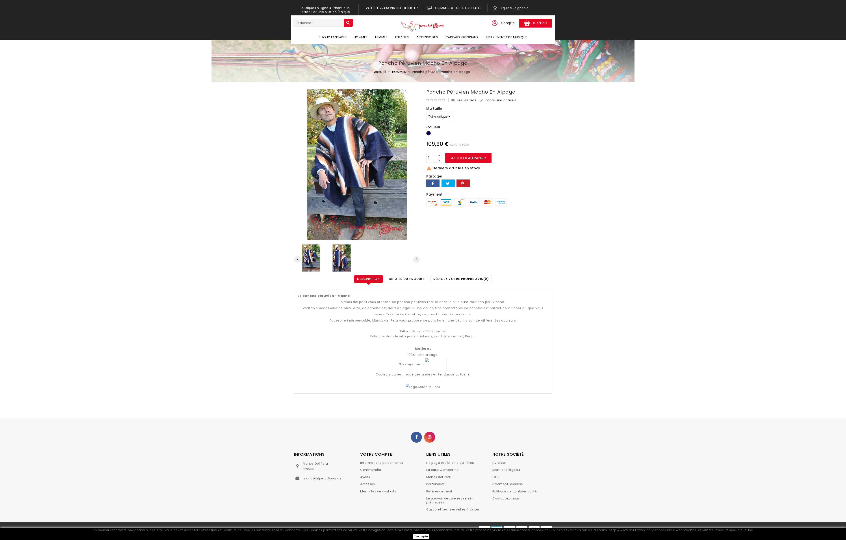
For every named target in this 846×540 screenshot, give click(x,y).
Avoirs (365, 477)
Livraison (499, 462)
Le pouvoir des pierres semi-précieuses (449, 500)
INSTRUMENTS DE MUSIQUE (506, 37)
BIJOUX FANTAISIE (332, 37)
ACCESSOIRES (427, 37)
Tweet (448, 183)
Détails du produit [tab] (407, 279)
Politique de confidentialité (514, 491)
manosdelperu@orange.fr (324, 478)
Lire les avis (464, 100)
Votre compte (376, 454)
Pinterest (463, 183)
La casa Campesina (442, 470)
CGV (496, 477)
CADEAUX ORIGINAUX (462, 37)
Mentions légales (506, 470)
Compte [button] (508, 23)
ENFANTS (402, 37)
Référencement (439, 491)
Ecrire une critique (498, 100)
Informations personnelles (381, 462)
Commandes (371, 470)
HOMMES (361, 37)
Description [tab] (368, 279)
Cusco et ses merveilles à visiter (452, 509)
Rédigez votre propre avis (461, 279)
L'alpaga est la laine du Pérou (450, 462)
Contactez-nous (506, 498)
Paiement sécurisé (507, 484)
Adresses (367, 484)
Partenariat (435, 484)
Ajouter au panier (468, 158)
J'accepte (421, 536)
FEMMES (381, 37)
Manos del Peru (438, 477)
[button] (494, 23)
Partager (433, 183)
